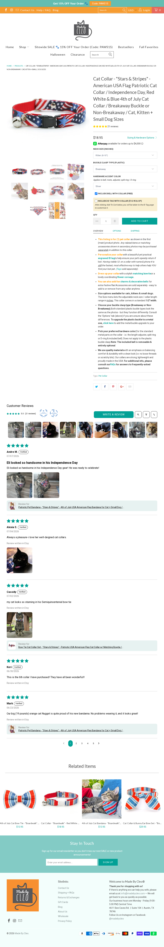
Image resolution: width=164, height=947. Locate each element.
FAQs (113, 364)
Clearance (78, 54)
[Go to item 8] (137, 430)
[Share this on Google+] (121, 386)
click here (108, 323)
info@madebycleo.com (133, 893)
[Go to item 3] (51, 430)
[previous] (11, 117)
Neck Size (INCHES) (103, 149)
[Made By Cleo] (82, 30)
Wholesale (63, 916)
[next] (85, 117)
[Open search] (138, 414)
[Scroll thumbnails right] (153, 429)
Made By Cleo (22, 933)
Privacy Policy (65, 921)
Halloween (57, 54)
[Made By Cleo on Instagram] (11, 10)
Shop (23, 47)
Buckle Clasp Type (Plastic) (109, 162)
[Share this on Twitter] (96, 386)
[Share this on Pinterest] (113, 386)
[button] (100, 126)
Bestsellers (126, 47)
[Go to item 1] (16, 430)
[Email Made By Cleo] (17, 10)
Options (117, 231)
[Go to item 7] (120, 430)
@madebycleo (116, 918)
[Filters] (146, 414)
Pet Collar (102, 376)
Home (10, 47)
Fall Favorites (148, 47)
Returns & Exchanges (68, 897)
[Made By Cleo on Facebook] (6, 10)
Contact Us (27, 10)
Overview (98, 231)
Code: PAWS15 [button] (100, 3)
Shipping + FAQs (66, 892)
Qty (95, 215)
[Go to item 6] (102, 430)
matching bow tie (142, 273)
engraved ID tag (106, 258)
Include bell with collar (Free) (115, 193)
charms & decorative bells (134, 281)
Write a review (114, 414)
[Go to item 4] (68, 430)
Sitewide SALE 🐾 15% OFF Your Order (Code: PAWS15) (74, 47)
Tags (119, 269)
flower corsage (125, 277)
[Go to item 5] (85, 430)
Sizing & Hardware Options (141, 137)
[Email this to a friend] (130, 386)
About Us (62, 911)
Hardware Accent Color (114, 178)
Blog (56, 10)
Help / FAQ (44, 10)
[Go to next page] (99, 743)
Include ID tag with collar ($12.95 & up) (120, 201)
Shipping (135, 231)
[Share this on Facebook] (105, 386)
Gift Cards (63, 902)
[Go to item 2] (33, 430)
